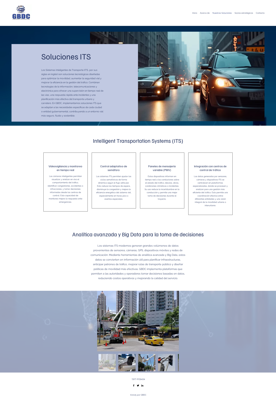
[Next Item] (174, 321)
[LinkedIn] (142, 385)
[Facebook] (133, 385)
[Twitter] (138, 385)
